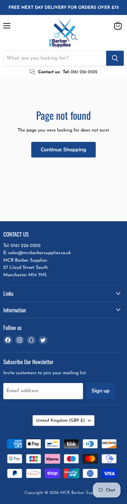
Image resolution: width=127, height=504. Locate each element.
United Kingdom (60, 420)
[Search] (115, 58)
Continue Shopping (63, 149)
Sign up (101, 390)
